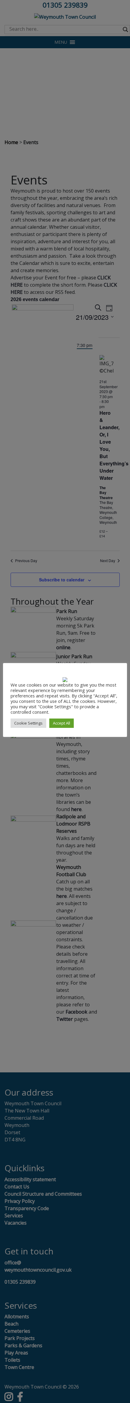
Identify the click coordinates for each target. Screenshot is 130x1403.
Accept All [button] (61, 723)
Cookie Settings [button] (28, 723)
